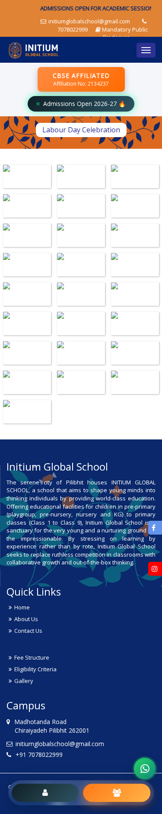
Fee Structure (31, 657)
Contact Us (28, 631)
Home (22, 607)
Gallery (23, 681)
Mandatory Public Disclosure (125, 34)
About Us (26, 619)
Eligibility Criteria (35, 669)
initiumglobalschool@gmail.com (88, 21)
